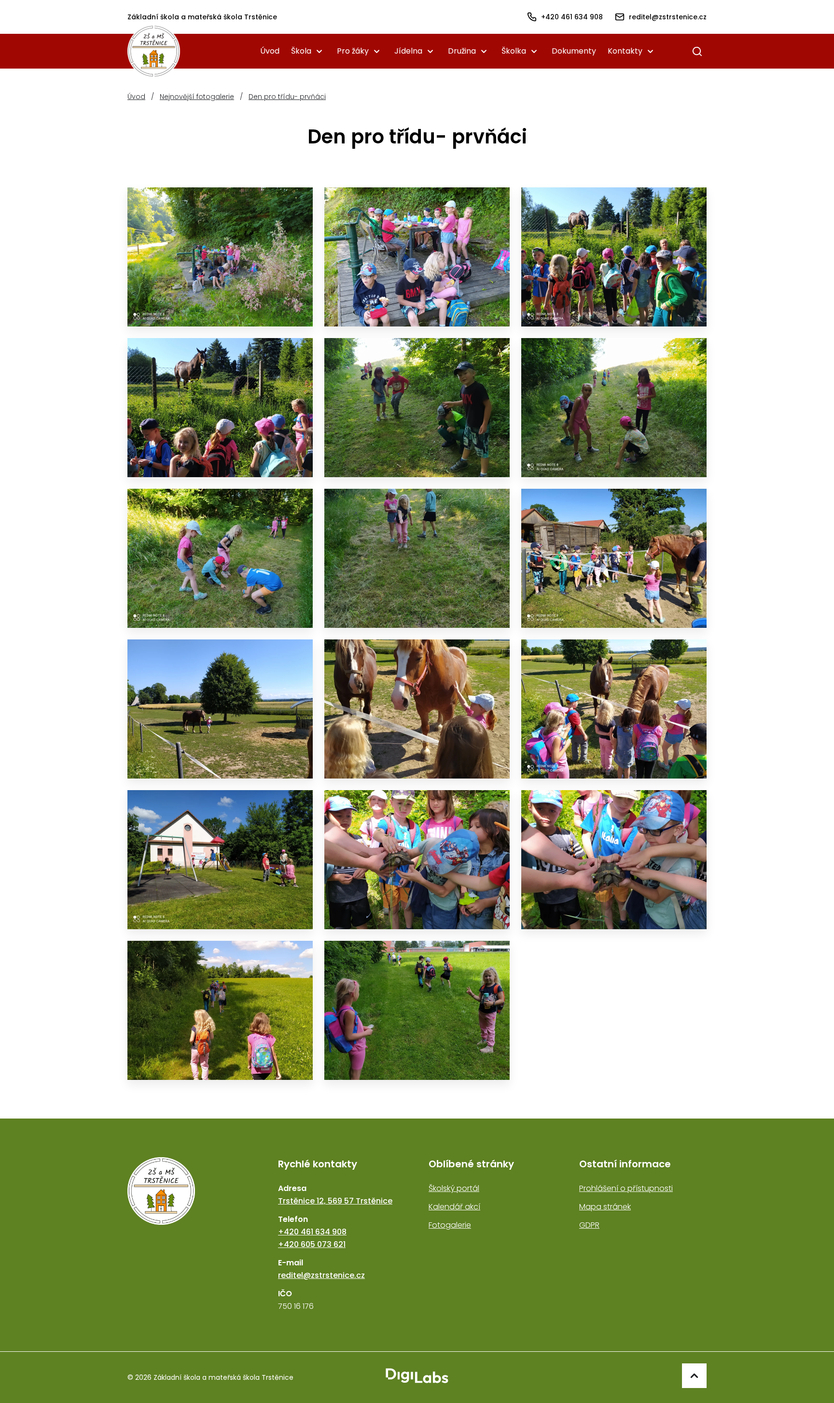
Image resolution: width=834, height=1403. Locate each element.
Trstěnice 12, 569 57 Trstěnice (335, 1200)
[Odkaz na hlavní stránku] (191, 1235)
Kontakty (625, 51)
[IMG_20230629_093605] (220, 709)
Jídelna (408, 51)
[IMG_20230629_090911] (417, 558)
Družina (462, 51)
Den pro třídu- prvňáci (287, 96)
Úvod (269, 51)
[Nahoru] (694, 1375)
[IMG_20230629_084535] (614, 256)
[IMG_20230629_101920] (220, 859)
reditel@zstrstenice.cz (321, 1275)
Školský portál (454, 1188)
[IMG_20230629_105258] (417, 1010)
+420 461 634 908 (312, 1231)
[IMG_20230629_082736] (220, 256)
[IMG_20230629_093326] (614, 558)
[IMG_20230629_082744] (417, 256)
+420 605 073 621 (312, 1244)
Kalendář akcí (454, 1206)
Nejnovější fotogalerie (197, 96)
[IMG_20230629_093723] (417, 709)
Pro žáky (353, 51)
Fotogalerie (450, 1225)
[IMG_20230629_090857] (220, 558)
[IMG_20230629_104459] (614, 859)
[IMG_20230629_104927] (220, 1010)
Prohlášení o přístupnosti (626, 1188)
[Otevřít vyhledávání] (697, 51)
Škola (301, 51)
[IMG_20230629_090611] (417, 407)
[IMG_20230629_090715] (614, 407)
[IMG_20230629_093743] (614, 709)
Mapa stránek (605, 1206)
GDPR (589, 1225)
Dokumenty (574, 51)
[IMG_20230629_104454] (417, 859)
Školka (513, 51)
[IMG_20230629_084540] (220, 407)
